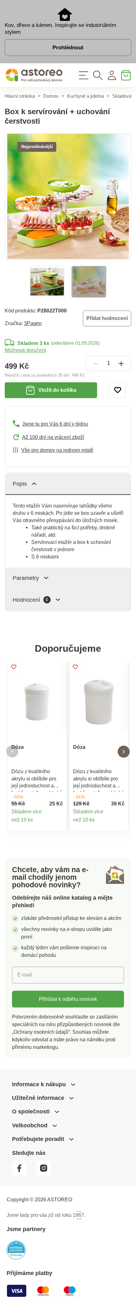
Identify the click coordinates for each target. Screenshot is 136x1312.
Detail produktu (58, 823)
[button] (12, 751)
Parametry (26, 578)
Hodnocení (30, 599)
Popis (20, 483)
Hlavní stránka (20, 96)
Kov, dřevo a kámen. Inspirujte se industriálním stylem (60, 28)
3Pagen (33, 323)
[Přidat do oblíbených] (118, 390)
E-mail (24, 974)
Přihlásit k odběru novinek (68, 999)
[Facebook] (23, 1173)
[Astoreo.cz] (34, 75)
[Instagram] (46, 1173)
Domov (51, 96)
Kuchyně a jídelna (85, 96)
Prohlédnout (68, 47)
